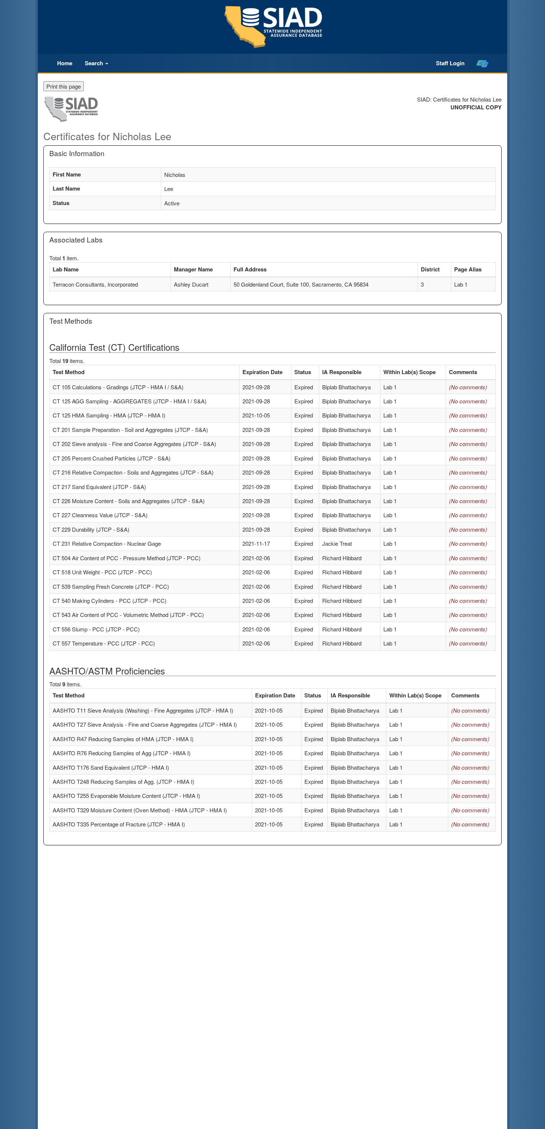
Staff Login (450, 63)
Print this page (63, 86)
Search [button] (95, 63)
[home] (482, 63)
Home (64, 63)
